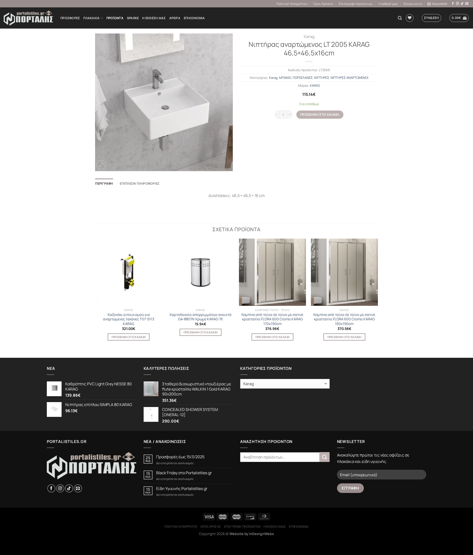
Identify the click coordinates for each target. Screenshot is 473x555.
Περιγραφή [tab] (104, 183)
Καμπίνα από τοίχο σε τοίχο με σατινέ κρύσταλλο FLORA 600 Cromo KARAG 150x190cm (344, 319)
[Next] (377, 294)
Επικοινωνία (413, 3)
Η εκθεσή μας (388, 3)
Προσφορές (70, 18)
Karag (309, 36)
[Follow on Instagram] (457, 3)
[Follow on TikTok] (462, 3)
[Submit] (324, 457)
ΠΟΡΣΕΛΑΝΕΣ (303, 77)
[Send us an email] (466, 3)
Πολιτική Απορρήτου (291, 3)
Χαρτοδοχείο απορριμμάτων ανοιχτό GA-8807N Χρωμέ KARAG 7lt (200, 317)
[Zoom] (101, 165)
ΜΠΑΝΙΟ (285, 77)
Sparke (133, 18)
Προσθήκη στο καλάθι (319, 114)
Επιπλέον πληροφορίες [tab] (139, 183)
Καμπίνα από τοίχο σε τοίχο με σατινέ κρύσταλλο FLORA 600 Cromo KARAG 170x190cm (272, 319)
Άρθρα (174, 18)
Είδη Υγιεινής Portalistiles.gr (181, 488)
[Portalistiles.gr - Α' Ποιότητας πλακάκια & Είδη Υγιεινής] (28, 18)
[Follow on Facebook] (452, 3)
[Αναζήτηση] (400, 18)
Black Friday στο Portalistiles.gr (184, 473)
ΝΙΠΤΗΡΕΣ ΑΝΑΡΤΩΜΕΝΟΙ (349, 77)
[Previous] (95, 294)
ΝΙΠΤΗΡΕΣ (321, 77)
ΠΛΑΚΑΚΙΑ (91, 18)
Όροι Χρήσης (323, 3)
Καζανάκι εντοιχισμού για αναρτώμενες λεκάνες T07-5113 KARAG (128, 319)
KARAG (315, 85)
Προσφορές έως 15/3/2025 (180, 457)
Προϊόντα (114, 18)
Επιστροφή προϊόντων (356, 3)
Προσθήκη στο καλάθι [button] (129, 337)
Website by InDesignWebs (251, 533)
